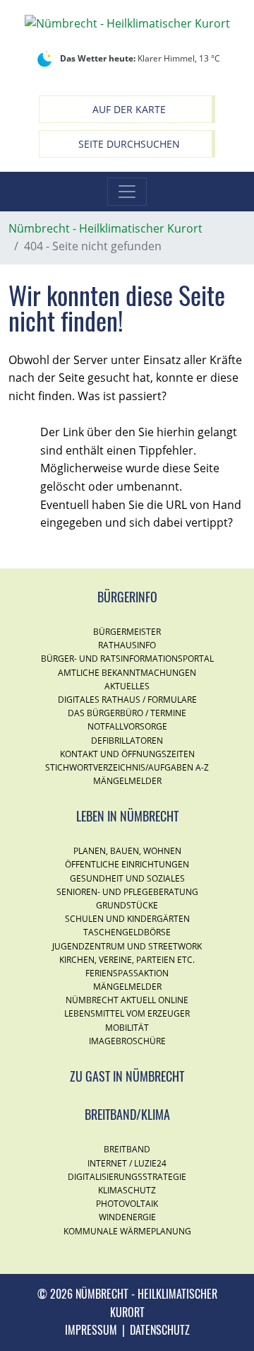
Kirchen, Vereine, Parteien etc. (127, 960)
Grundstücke (127, 905)
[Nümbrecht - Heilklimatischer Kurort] (127, 22)
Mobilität (127, 1028)
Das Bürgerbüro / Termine (127, 713)
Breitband (127, 1149)
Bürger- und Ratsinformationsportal (127, 659)
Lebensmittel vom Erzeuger (127, 1013)
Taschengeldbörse (127, 932)
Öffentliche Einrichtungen (127, 864)
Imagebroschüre (127, 1041)
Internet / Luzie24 (127, 1163)
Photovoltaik (127, 1204)
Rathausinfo (127, 645)
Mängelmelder (127, 781)
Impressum (91, 1329)
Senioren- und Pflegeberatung (127, 892)
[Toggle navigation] (127, 191)
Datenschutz (160, 1329)
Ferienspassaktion (127, 973)
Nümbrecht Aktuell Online (127, 1000)
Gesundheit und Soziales (127, 878)
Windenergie (127, 1217)
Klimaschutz (127, 1190)
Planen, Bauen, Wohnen (127, 851)
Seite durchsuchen (129, 144)
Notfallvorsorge (127, 726)
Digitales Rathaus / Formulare (127, 700)
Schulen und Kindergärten (127, 919)
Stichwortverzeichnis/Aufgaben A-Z (127, 767)
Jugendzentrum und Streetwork (127, 946)
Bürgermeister (127, 632)
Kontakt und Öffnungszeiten (127, 754)
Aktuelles (127, 686)
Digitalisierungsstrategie (127, 1177)
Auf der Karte (129, 109)
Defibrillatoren (127, 741)
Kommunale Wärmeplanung (127, 1231)
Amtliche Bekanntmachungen (127, 673)
